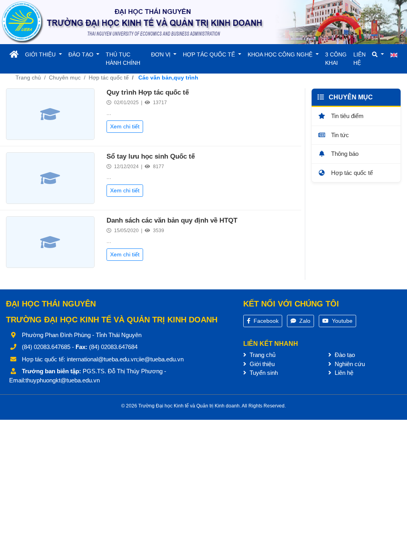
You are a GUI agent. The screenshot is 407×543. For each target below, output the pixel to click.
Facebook (265, 321)
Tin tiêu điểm (346, 115)
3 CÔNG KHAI (336, 58)
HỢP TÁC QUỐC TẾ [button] (209, 54)
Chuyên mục (65, 77)
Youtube (341, 321)
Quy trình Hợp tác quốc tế (148, 92)
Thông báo (344, 153)
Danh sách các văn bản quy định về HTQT (172, 220)
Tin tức (339, 135)
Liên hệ (343, 372)
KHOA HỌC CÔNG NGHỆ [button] (281, 54)
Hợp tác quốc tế (109, 77)
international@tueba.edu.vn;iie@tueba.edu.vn (125, 359)
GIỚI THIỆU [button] (41, 54)
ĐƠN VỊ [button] (161, 54)
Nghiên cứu (349, 364)
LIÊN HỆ (359, 58)
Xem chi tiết (125, 126)
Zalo (304, 321)
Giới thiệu (261, 364)
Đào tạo (344, 354)
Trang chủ (28, 77)
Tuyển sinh (263, 372)
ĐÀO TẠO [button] (81, 54)
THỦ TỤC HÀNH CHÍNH (123, 58)
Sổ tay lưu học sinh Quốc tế (151, 156)
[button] (378, 54)
